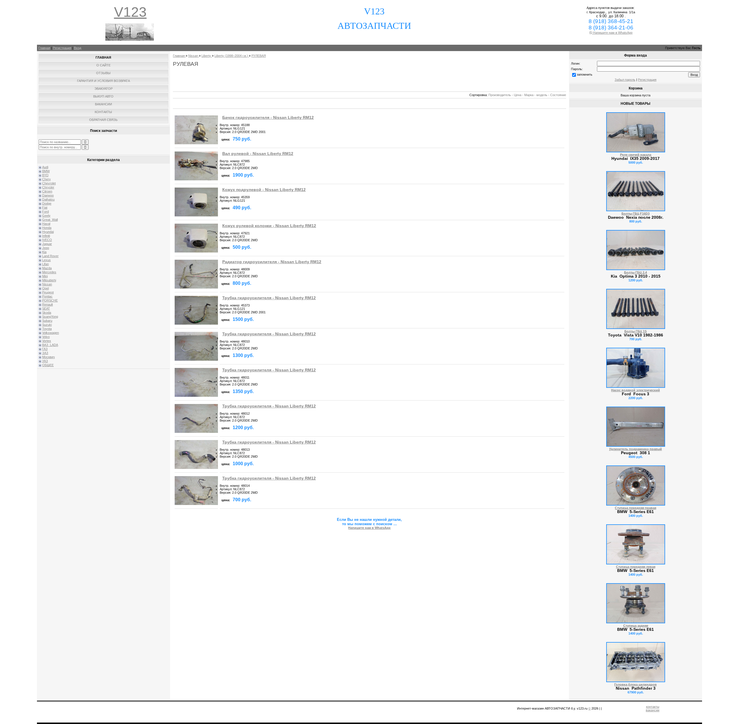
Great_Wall (50, 219)
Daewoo (48, 195)
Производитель (499, 95)
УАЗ (45, 361)
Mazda (47, 268)
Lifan (45, 264)
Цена (517, 95)
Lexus (46, 260)
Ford (45, 211)
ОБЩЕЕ (48, 365)
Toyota (47, 328)
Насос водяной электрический (635, 390)
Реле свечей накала (635, 154)
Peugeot (48, 292)
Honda (46, 227)
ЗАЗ (45, 353)
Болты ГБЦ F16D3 (636, 213)
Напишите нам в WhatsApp (612, 32)
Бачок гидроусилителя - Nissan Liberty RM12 (268, 117)
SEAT (46, 308)
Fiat (44, 207)
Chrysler (48, 187)
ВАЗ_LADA (50, 345)
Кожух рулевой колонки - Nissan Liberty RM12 (269, 226)
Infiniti (46, 235)
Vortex (46, 341)
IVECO (47, 240)
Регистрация (62, 48)
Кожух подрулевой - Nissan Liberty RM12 (264, 190)
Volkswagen (50, 332)
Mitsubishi (49, 280)
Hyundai (48, 231)
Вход (77, 48)
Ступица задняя (635, 625)
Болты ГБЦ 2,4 (635, 272)
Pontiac (47, 296)
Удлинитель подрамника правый (635, 449)
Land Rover (50, 256)
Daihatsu (48, 199)
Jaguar (47, 244)
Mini (45, 276)
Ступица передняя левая (635, 566)
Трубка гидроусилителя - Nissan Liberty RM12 (269, 298)
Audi (45, 167)
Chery (46, 179)
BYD (45, 175)
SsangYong (50, 316)
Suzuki (47, 324)
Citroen (47, 191)
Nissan (47, 284)
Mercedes (49, 272)
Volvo (46, 336)
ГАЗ (45, 349)
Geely (46, 215)
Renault (47, 304)
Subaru (47, 320)
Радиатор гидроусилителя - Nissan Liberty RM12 (271, 262)
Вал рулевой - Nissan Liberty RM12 (257, 153)
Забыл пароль (625, 79)
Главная (44, 48)
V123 (130, 12)
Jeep (45, 248)
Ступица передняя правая (635, 508)
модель (541, 95)
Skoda (46, 312)
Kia (44, 252)
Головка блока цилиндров (635, 684)
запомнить (584, 74)
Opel (45, 288)
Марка (528, 95)
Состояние (558, 95)
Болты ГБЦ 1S (635, 331)
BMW (46, 171)
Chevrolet (49, 183)
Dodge (46, 203)
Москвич (48, 357)
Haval (46, 223)
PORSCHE (50, 300)
